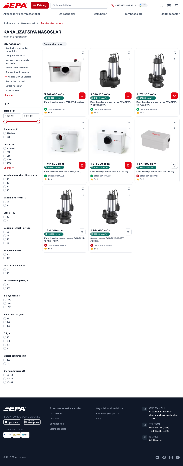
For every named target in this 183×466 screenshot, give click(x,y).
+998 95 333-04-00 (159, 427)
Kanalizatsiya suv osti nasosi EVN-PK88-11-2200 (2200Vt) (110, 103)
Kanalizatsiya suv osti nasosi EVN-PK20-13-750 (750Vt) (156, 103)
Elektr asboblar (170, 13)
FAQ (98, 418)
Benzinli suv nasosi (15, 81)
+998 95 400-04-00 (159, 431)
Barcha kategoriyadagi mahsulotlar (17, 49)
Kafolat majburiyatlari (107, 413)
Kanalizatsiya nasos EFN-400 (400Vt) (62, 172)
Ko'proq (9, 95)
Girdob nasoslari (13, 86)
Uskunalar (100, 13)
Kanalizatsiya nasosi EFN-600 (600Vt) (109, 172)
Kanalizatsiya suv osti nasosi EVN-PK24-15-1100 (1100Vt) (64, 239)
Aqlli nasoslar (12, 90)
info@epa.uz (155, 440)
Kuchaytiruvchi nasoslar (17, 72)
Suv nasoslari (133, 13)
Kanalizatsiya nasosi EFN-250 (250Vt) (155, 172)
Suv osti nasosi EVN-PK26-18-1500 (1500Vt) (107, 239)
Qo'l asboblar (67, 13)
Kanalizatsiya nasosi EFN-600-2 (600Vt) (64, 102)
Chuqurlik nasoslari (15, 56)
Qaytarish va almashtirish (109, 408)
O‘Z (144, 5)
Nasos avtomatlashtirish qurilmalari (17, 61)
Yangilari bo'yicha (53, 44)
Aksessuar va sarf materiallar (21, 13)
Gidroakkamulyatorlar (16, 68)
